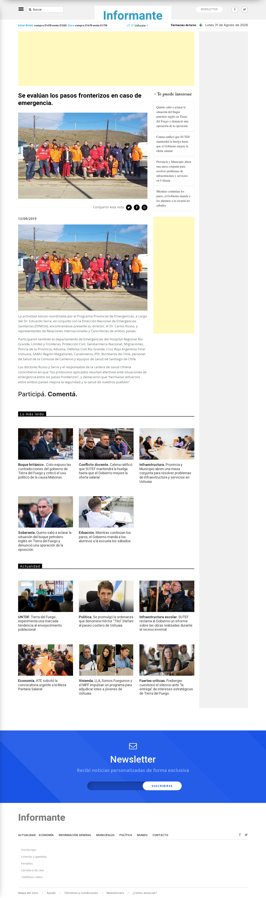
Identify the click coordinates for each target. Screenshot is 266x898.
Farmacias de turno (183, 25)
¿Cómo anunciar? (145, 893)
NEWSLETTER (209, 9)
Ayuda (51, 893)
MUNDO (142, 835)
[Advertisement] (106, 58)
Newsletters (115, 893)
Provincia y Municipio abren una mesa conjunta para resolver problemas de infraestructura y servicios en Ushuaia (173, 171)
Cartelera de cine (32, 870)
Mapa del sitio (28, 893)
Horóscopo (28, 850)
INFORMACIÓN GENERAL (75, 835)
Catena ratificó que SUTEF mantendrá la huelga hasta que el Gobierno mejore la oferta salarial (173, 144)
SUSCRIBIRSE (162, 786)
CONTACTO (160, 835)
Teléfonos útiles (32, 877)
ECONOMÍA (46, 835)
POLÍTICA (125, 835)
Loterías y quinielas (34, 856)
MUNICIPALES (105, 835)
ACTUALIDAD (27, 835)
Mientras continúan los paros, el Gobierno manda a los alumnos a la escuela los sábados (173, 198)
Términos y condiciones (81, 893)
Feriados (27, 863)
